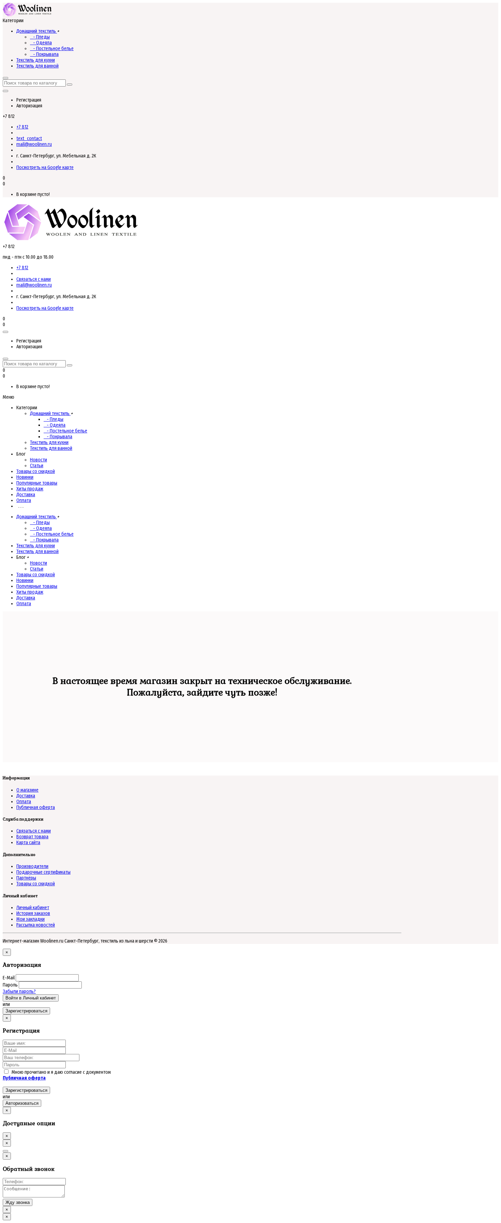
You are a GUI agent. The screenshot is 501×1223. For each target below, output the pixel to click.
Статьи (36, 466)
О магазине (27, 790)
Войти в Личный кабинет (30, 997)
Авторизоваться (22, 1103)
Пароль (10, 985)
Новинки (24, 477)
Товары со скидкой (35, 471)
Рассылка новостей (35, 925)
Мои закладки (30, 919)
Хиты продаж (29, 489)
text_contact (29, 138)
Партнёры (26, 878)
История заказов (33, 913)
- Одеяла (41, 43)
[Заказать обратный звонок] (5, 1151)
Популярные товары (36, 483)
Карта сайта (28, 842)
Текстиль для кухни (35, 60)
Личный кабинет (32, 908)
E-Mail (9, 978)
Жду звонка (17, 1202)
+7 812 (22, 127)
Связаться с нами (33, 279)
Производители (32, 866)
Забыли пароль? (19, 991)
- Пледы (40, 37)
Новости (38, 460)
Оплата (23, 500)
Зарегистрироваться (26, 1010)
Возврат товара (32, 837)
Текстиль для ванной (37, 66)
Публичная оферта (35, 807)
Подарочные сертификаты (43, 872)
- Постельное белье (52, 48)
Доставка (25, 495)
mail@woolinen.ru (34, 144)
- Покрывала (44, 54)
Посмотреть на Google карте (45, 167)
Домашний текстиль (36, 31)
